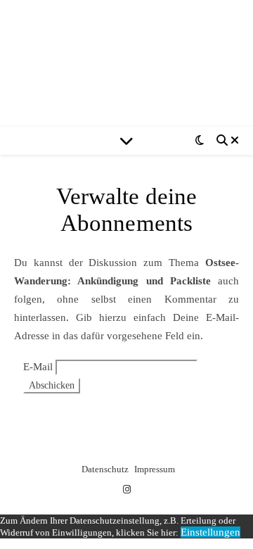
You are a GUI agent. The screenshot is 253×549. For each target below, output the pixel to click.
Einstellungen (210, 532)
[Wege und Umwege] (126, 63)
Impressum (154, 469)
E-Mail (38, 366)
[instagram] (127, 489)
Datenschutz (105, 469)
